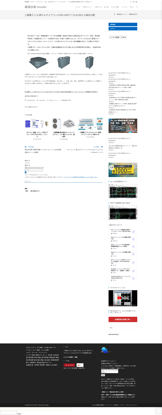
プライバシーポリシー (131, 405)
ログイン (33, 2)
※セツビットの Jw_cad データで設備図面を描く (78, 353)
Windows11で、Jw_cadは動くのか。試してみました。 (123, 311)
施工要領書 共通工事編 (33, 357)
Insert (19, 414)
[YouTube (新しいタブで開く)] (136, 2)
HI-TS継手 (40, 347)
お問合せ (116, 405)
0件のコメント (53, 100)
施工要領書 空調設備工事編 (50, 357)
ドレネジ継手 (44, 350)
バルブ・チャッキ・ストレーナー (36, 352)
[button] (118, 350)
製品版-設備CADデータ (44, 362)
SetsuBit (42, 100)
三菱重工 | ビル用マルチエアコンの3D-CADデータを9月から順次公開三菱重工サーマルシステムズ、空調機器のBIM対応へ (62, 92)
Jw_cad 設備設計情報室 (98, 405)
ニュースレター (62, 2)
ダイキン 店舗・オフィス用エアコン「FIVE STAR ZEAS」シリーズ (37, 134)
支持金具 (56, 355)
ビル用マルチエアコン (32, 107)
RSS (46, 2)
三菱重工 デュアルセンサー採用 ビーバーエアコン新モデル (90, 133)
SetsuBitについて (52, 2)
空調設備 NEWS (133, 14)
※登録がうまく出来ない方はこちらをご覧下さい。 (79, 350)
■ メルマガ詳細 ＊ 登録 (70, 357)
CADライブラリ (31, 347)
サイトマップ (108, 405)
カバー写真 (36, 350)
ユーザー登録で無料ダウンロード (36, 355)
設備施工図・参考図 (32, 365)
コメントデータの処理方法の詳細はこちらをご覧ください (80, 177)
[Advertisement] (64, 26)
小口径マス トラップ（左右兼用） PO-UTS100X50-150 (121, 261)
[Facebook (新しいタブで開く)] (133, 2)
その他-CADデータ (50, 347)
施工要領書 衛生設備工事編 (34, 360)
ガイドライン (40, 2)
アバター (29, 350)
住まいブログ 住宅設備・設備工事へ (74, 368)
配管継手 (42, 365)
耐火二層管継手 (31, 362)
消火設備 (47, 360)
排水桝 (50, 355)
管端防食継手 (55, 360)
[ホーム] (114, 14)
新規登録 (27, 2)
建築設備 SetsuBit (35, 6)
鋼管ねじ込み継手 (51, 365)
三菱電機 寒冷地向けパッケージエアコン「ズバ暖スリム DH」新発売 (64, 134)
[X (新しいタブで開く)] (130, 2)
